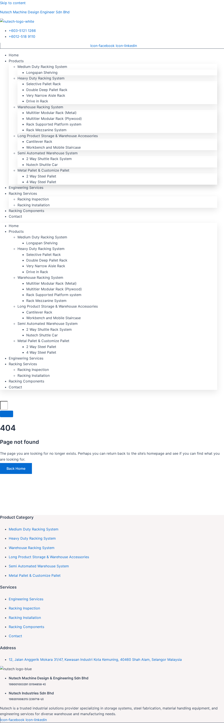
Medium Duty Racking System (42, 66)
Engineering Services (26, 187)
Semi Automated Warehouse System (48, 153)
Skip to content (13, 3)
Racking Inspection (33, 199)
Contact (15, 216)
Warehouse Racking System (40, 107)
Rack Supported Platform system (53, 124)
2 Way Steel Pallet (41, 176)
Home (14, 55)
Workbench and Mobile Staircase (53, 147)
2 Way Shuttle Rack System (49, 159)
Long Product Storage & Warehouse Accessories (58, 136)
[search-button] (6, 414)
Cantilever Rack (39, 141)
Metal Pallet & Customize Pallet (43, 170)
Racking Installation (34, 205)
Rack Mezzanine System (46, 130)
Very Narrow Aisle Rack (45, 95)
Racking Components (26, 210)
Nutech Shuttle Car (42, 164)
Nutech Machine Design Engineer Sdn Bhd (35, 12)
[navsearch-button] (2, 397)
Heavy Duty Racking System (41, 78)
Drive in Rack (37, 101)
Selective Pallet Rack (43, 84)
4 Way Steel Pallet (41, 182)
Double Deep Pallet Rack (46, 90)
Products (16, 61)
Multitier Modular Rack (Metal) (51, 112)
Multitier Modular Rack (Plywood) (54, 118)
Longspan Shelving (42, 72)
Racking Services (23, 193)
